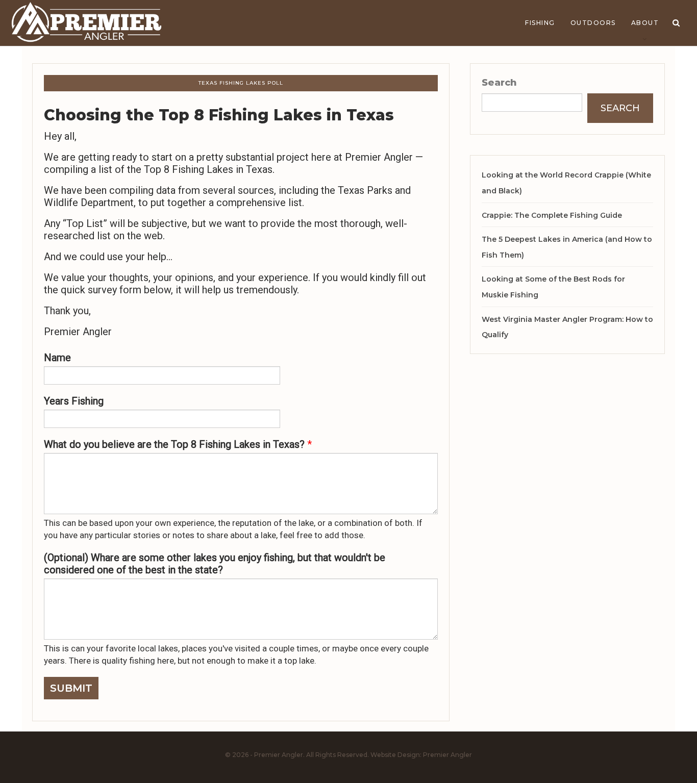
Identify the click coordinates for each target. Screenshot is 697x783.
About (645, 23)
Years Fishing (74, 401)
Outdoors (593, 23)
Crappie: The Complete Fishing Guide (552, 215)
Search (499, 82)
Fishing (540, 23)
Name (57, 357)
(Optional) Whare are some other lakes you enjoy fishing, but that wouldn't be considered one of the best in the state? (214, 563)
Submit (71, 688)
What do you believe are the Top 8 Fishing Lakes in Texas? (178, 444)
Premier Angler (447, 755)
